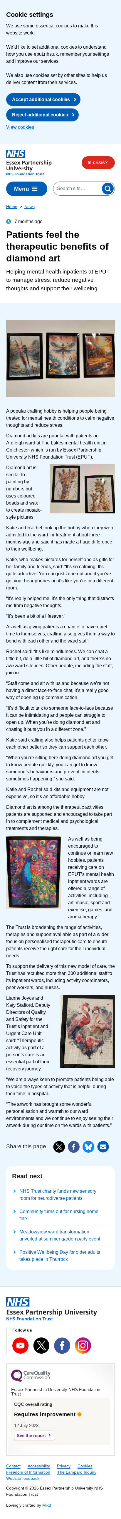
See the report (31, 1435)
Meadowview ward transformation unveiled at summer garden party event (59, 1235)
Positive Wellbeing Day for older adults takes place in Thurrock (59, 1256)
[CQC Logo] (31, 1380)
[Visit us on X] (41, 1345)
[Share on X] (59, 1147)
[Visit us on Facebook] (62, 1345)
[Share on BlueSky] (88, 1147)
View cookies (20, 127)
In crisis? (98, 162)
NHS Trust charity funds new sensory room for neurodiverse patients (57, 1195)
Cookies (85, 1466)
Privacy (63, 1466)
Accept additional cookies (41, 99)
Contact (13, 1466)
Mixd (46, 1505)
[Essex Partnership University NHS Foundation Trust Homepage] (29, 163)
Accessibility (39, 1466)
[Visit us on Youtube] (20, 1345)
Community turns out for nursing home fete (58, 1215)
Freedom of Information (28, 1472)
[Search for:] (77, 188)
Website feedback (22, 1478)
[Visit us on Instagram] (83, 1345)
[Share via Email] (103, 1147)
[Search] (108, 189)
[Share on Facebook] (74, 1147)
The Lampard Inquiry (76, 1472)
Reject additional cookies (40, 114)
